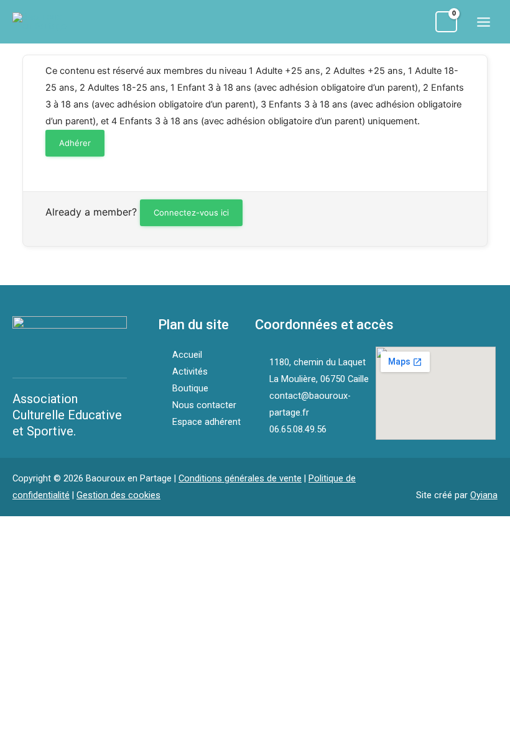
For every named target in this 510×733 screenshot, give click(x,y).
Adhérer (75, 143)
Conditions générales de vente (240, 478)
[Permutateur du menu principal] (484, 21)
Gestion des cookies (118, 495)
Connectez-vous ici (191, 212)
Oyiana (484, 495)
